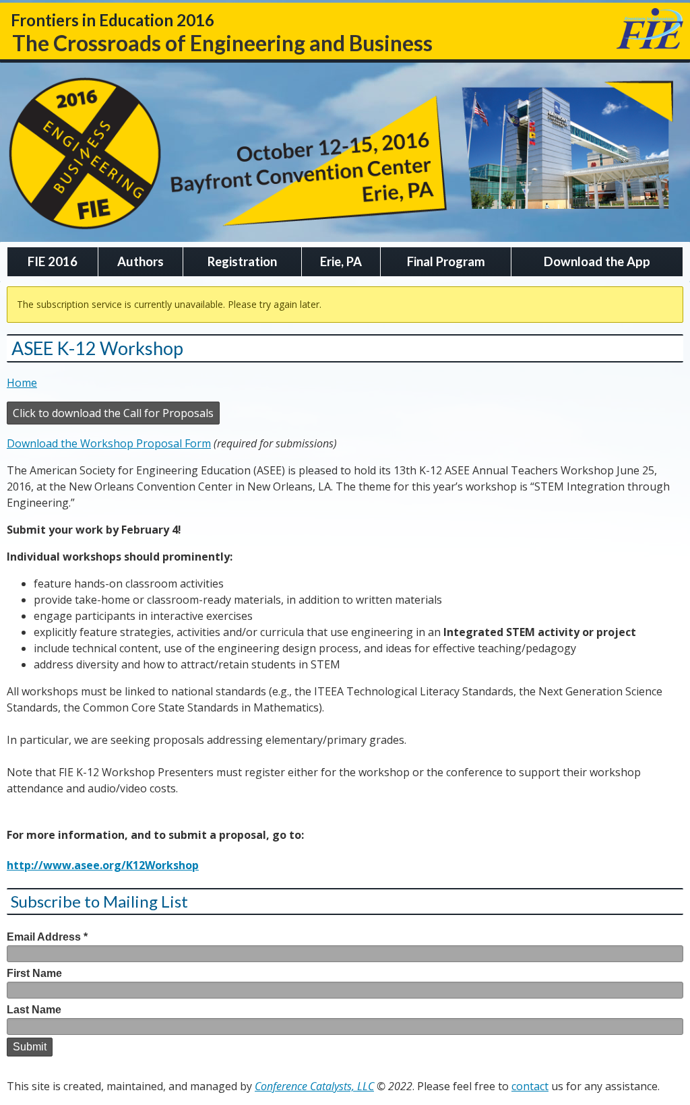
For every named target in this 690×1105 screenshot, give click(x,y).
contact (529, 1086)
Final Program (446, 261)
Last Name (34, 1009)
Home (22, 382)
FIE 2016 (52, 261)
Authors (140, 261)
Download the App (597, 261)
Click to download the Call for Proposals (113, 413)
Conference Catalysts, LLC (314, 1086)
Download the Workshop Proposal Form (109, 443)
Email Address (47, 937)
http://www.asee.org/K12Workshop (103, 865)
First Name (34, 973)
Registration (242, 261)
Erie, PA (341, 261)
